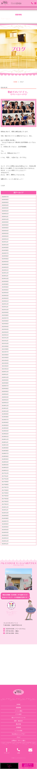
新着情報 (18, 707)
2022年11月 (5, 306)
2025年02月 (5, 236)
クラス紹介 (18, 714)
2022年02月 (5, 332)
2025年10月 (5, 219)
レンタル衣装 (18, 730)
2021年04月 (5, 360)
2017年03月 (5, 498)
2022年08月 (5, 315)
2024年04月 (5, 261)
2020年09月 (5, 380)
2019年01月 (5, 436)
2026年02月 (5, 211)
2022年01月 (5, 335)
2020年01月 (5, 402)
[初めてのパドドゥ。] (18, 113)
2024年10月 (5, 244)
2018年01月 (5, 470)
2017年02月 (5, 501)
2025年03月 (5, 233)
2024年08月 (5, 250)
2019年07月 (5, 419)
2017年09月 (5, 481)
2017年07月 (5, 487)
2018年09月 (5, 448)
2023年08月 (5, 284)
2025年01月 (5, 239)
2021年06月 (5, 354)
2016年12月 (5, 507)
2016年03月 (5, 532)
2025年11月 (5, 216)
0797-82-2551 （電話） (13, 631)
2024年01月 (5, 270)
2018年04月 (5, 462)
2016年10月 (5, 512)
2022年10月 (5, 309)
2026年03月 (5, 208)
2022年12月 (5, 304)
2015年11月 (5, 543)
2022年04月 (5, 326)
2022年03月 (5, 329)
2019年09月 (5, 414)
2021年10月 (5, 343)
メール (30, 752)
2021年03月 (5, 363)
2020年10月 (5, 377)
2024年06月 (5, 256)
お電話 (18, 752)
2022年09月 (5, 312)
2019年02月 (5, 433)
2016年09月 (5, 515)
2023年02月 (5, 298)
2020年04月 (5, 394)
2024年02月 (5, 267)
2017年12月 (5, 473)
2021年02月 (5, 366)
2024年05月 (5, 258)
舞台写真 (18, 724)
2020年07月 (5, 385)
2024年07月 (5, 253)
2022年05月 (5, 323)
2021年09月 (5, 346)
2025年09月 (5, 222)
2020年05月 (5, 391)
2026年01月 (5, 213)
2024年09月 (5, 247)
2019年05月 (5, 425)
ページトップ (6, 752)
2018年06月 (5, 456)
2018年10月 (5, 445)
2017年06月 (5, 490)
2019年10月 (5, 411)
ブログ (18, 737)
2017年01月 (5, 504)
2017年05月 (5, 493)
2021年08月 (5, 349)
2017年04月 (5, 495)
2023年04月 (5, 292)
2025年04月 (5, 230)
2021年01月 (5, 369)
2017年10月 (5, 479)
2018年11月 (5, 442)
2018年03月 (5, 464)
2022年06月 (5, 321)
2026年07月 (5, 196)
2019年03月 (5, 431)
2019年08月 (5, 416)
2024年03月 (5, 264)
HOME (15, 82)
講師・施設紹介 (18, 721)
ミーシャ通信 (18, 711)
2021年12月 (5, 337)
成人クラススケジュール (18, 717)
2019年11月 (5, 408)
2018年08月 (5, 450)
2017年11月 (5, 476)
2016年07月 (5, 521)
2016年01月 (5, 538)
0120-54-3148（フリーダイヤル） (16, 629)
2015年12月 (5, 541)
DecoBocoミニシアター (18, 734)
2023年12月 (5, 273)
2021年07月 (5, 352)
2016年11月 (5, 510)
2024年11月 (5, 242)
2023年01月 (5, 301)
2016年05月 (5, 527)
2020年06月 (5, 388)
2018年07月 (5, 453)
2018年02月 (5, 467)
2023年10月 (5, 278)
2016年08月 (5, 518)
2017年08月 (5, 484)
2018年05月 (5, 459)
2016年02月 (5, 535)
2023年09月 (5, 281)
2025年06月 (5, 225)
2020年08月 (5, 383)
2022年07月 (5, 318)
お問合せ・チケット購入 (18, 740)
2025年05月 (5, 227)
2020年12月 (5, 371)
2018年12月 (5, 439)
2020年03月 (5, 397)
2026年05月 (5, 202)
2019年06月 (5, 422)
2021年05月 (5, 357)
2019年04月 (5, 428)
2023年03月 (5, 295)
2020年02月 (5, 400)
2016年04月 (5, 529)
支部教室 (18, 727)
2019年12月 (5, 405)
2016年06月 (5, 524)
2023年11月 (5, 275)
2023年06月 (5, 287)
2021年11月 (5, 340)
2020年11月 (5, 374)
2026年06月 (5, 199)
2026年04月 (5, 205)
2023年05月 (5, 290)
